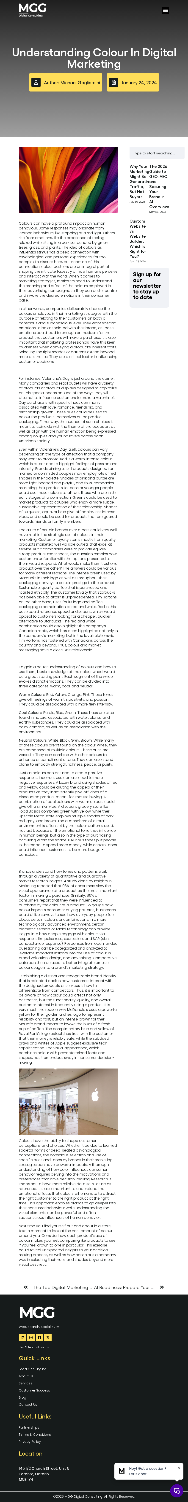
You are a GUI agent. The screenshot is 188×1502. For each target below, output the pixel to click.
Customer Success (34, 1390)
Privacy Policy (30, 1441)
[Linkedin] (22, 1337)
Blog (22, 1397)
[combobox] (157, 153)
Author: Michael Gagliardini (72, 82)
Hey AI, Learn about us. (34, 1347)
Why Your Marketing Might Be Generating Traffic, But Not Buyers (141, 181)
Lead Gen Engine (32, 1369)
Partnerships (29, 1427)
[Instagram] (31, 1337)
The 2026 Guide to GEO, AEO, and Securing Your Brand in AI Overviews (159, 186)
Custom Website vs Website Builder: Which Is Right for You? (138, 238)
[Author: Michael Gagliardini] (36, 82)
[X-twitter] (48, 1337)
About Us (26, 1376)
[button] (165, 10)
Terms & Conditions (35, 1434)
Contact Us (28, 1404)
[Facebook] (39, 1337)
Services (25, 1383)
